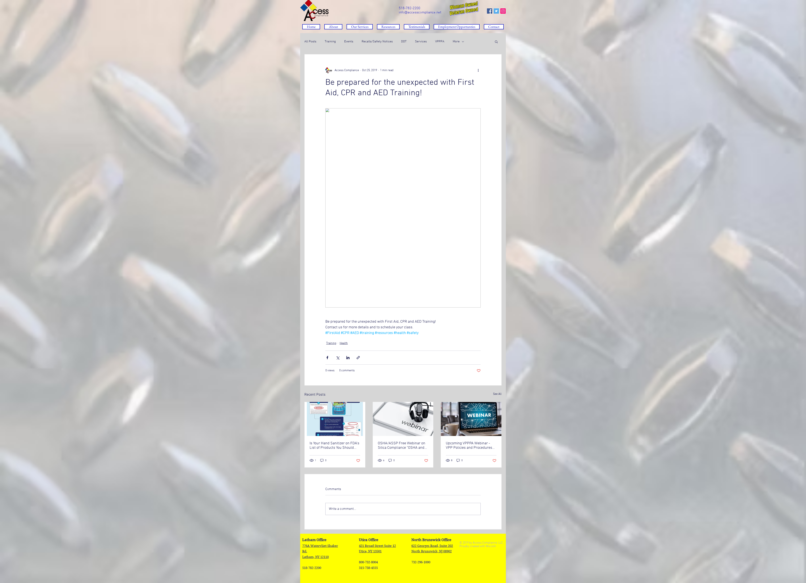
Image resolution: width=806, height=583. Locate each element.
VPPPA (439, 41)
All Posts (310, 41)
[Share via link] (358, 358)
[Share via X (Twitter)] (338, 358)
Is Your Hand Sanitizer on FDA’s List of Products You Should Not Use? (334, 445)
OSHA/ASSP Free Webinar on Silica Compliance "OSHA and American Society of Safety (401, 445)
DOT (404, 41)
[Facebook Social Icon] (489, 11)
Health (344, 343)
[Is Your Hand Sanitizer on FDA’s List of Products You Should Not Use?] (335, 419)
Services (421, 41)
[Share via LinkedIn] (348, 358)
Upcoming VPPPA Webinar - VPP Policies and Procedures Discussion (469, 445)
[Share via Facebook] (327, 358)
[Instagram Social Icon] (503, 11)
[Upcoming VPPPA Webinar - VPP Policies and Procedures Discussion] (471, 419)
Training (330, 41)
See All (497, 394)
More (456, 41)
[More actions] (478, 70)
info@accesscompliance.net (420, 12)
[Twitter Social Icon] (496, 11)
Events (348, 41)
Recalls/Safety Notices (377, 41)
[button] (388, 26)
